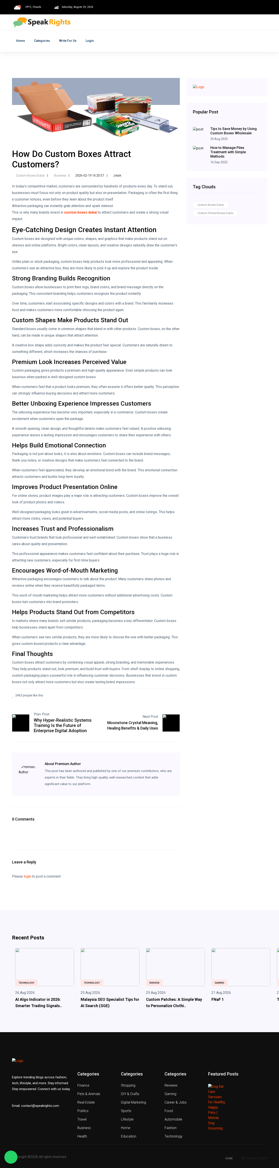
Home (20, 40)
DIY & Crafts (130, 1094)
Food (169, 1111)
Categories (42, 40)
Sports (126, 1111)
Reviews (171, 1085)
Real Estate (86, 1102)
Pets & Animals (88, 1094)
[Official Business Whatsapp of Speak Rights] (10, 1157)
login (27, 876)
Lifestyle (127, 1119)
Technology (26, 982)
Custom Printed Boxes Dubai (215, 213)
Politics (82, 1111)
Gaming (219, 982)
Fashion (154, 982)
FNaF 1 (217, 999)
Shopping (128, 1085)
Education (128, 1136)
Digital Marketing (133, 1102)
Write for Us (68, 40)
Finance (83, 1085)
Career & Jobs (176, 1102)
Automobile (173, 1119)
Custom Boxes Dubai (30, 175)
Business (59, 175)
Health (82, 1136)
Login (90, 40)
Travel (82, 1119)
